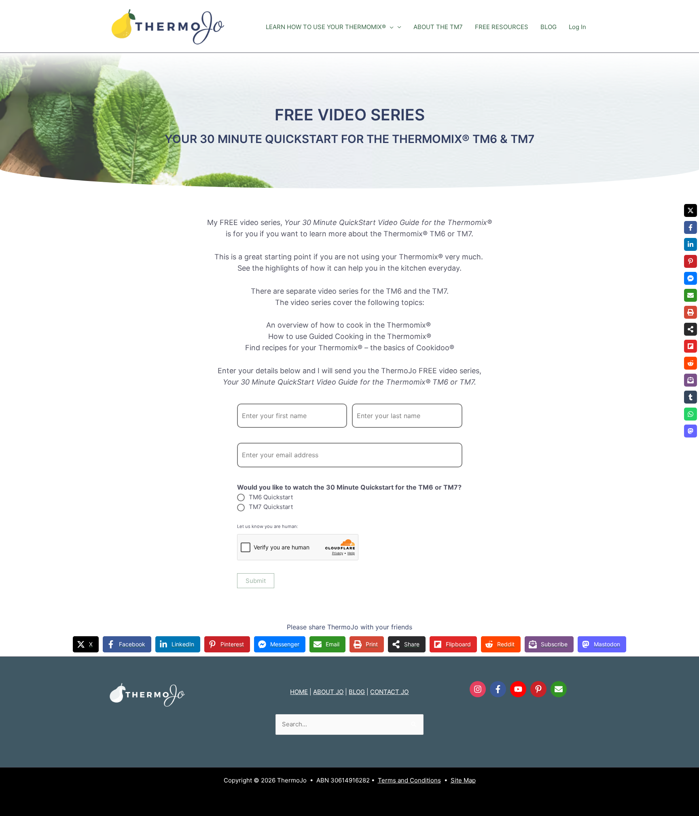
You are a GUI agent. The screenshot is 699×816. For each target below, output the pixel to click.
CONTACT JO (389, 692)
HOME (299, 692)
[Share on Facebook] (690, 227)
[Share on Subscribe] (690, 380)
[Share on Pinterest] (690, 261)
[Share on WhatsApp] (690, 414)
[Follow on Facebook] (498, 689)
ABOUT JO (328, 692)
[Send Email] (559, 689)
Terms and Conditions (409, 780)
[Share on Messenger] (690, 278)
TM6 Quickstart (271, 497)
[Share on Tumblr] (690, 397)
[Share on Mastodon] (690, 431)
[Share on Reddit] (690, 363)
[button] (390, 27)
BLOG (357, 692)
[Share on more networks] (690, 329)
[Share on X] (690, 210)
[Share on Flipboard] (690, 346)
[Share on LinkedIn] (690, 244)
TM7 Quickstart (271, 507)
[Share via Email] (690, 295)
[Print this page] (690, 312)
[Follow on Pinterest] (538, 689)
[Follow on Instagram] (478, 689)
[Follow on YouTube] (518, 689)
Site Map (463, 780)
